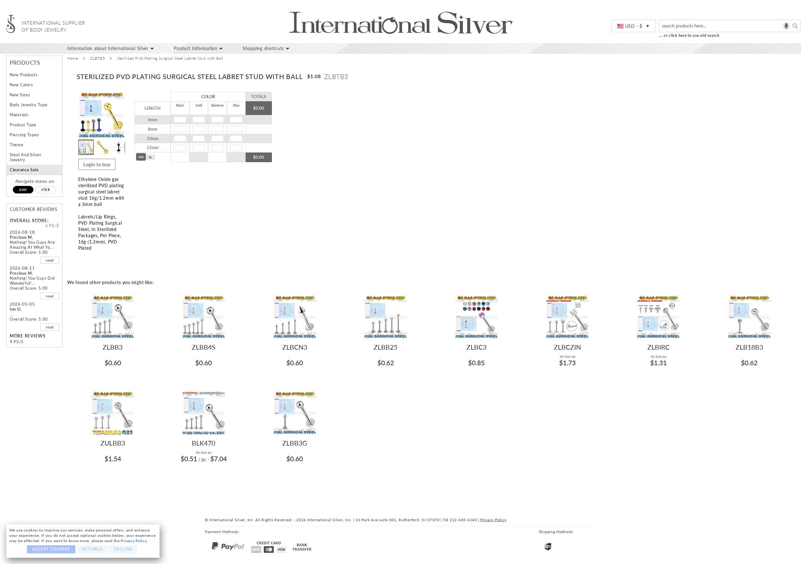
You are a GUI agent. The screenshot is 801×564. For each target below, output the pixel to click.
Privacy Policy (134, 540)
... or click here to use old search (689, 35)
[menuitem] (116, 48)
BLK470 (203, 443)
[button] (634, 26)
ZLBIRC (658, 347)
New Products (24, 74)
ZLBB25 (385, 347)
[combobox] (730, 26)
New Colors (21, 84)
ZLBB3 (113, 347)
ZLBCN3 (294, 347)
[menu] (432, 48)
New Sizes (20, 94)
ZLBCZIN (567, 347)
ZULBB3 (112, 443)
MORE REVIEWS (28, 335)
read (50, 260)
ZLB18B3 (749, 347)
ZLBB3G (294, 443)
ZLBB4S (203, 347)
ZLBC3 (477, 347)
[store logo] (10, 24)
